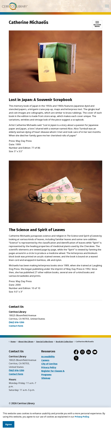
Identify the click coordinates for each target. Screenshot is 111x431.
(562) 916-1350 (16, 322)
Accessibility (48, 356)
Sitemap (45, 378)
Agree (8, 424)
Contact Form (16, 374)
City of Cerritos (49, 363)
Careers (45, 360)
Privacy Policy (82, 416)
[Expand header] (107, 6)
